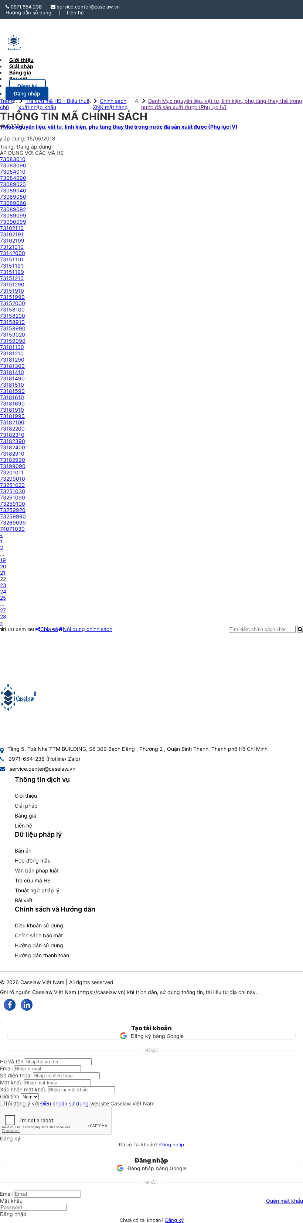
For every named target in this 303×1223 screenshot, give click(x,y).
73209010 (12, 478)
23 (3, 585)
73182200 (12, 428)
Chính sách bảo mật (39, 935)
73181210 (12, 353)
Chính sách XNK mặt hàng (110, 104)
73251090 (12, 497)
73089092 (13, 209)
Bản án (23, 850)
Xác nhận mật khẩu (23, 1089)
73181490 (12, 378)
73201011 (12, 472)
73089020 (13, 184)
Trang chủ (7, 104)
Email (6, 1068)
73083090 (13, 165)
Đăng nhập (171, 1144)
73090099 (13, 222)
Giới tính (9, 1096)
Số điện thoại (15, 1075)
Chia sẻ (49, 629)
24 (3, 591)
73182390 (12, 441)
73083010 (12, 159)
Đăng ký (174, 1220)
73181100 (12, 347)
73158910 (12, 322)
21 (3, 572)
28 (3, 616)
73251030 (12, 491)
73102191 (12, 234)
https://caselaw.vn (101, 992)
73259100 (12, 504)
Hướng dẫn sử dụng (28, 12)
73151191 (11, 265)
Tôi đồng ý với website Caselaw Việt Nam (79, 1103)
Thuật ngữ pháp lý (37, 890)
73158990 (12, 328)
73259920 (12, 510)
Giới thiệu (26, 795)
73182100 (12, 422)
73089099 (13, 215)
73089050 (13, 197)
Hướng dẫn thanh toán (42, 955)
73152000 (12, 303)
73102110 (12, 228)
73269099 (13, 522)
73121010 (12, 247)
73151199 (12, 272)
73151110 (11, 259)
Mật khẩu (11, 1082)
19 (3, 560)
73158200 (12, 316)
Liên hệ (75, 12)
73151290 (12, 284)
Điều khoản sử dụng (39, 925)
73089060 (13, 203)
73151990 (12, 297)
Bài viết (18, 79)
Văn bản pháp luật (37, 870)
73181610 (12, 397)
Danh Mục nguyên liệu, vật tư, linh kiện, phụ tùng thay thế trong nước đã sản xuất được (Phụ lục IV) (221, 104)
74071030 (12, 529)
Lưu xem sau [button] (20, 629)
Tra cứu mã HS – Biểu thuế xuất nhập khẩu (53, 104)
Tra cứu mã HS (33, 880)
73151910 (12, 291)
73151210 (12, 278)
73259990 (13, 516)
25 (3, 598)
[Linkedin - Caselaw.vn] (27, 1005)
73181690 (12, 403)
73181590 (12, 391)
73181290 (12, 359)
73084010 (12, 171)
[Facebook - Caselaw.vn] (10, 1005)
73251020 (12, 485)
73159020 (12, 334)
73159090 (12, 341)
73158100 (12, 309)
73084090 (13, 178)
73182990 (12, 460)
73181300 (12, 366)
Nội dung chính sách (87, 629)
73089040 (13, 190)
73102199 (12, 240)
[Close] (0, 1023)
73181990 (12, 416)
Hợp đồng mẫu (33, 860)
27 (3, 610)
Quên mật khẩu (284, 1201)
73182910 (12, 453)
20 (3, 566)
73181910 (12, 410)
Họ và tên (11, 1061)
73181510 (12, 384)
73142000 (12, 253)
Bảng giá (25, 815)
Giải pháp (26, 805)
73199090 (12, 466)
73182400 (12, 447)
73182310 (12, 435)
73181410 (12, 372)
